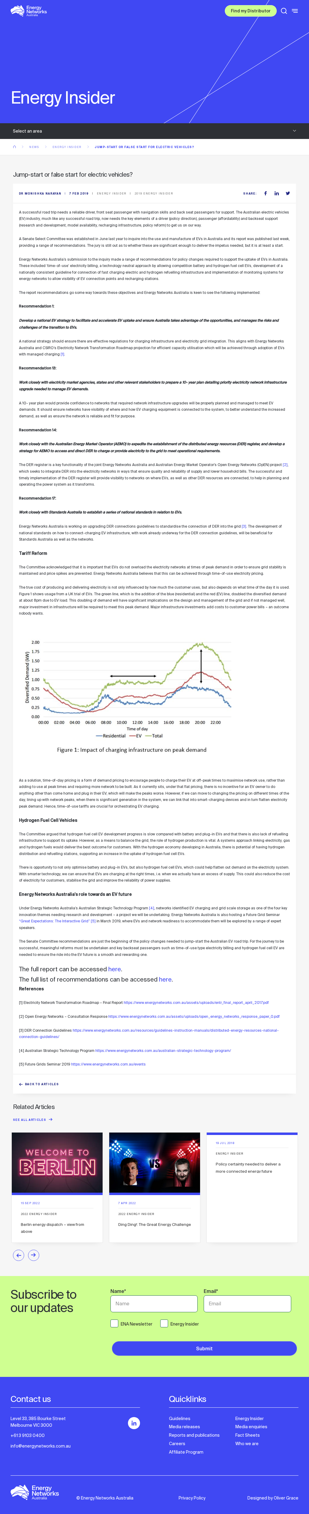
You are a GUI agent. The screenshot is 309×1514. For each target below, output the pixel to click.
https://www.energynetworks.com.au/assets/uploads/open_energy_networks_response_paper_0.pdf (194, 1016)
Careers (177, 1443)
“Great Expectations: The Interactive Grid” (54, 921)
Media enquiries (251, 1426)
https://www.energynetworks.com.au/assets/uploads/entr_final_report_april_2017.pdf (196, 1003)
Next (33, 1255)
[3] (244, 526)
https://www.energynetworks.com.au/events (108, 1064)
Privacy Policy (192, 1498)
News (34, 147)
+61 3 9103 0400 (28, 1435)
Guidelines (179, 1418)
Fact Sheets (247, 1435)
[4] (151, 908)
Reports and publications (194, 1435)
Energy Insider (68, 147)
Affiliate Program (186, 1452)
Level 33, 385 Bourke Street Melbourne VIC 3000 (38, 1422)
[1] (62, 354)
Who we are (247, 1443)
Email (211, 1292)
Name (118, 1292)
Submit (204, 1349)
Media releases (184, 1426)
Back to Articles (42, 1084)
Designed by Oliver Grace (272, 1498)
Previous (18, 1255)
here (114, 969)
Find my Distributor (251, 11)
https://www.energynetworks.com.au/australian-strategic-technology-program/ (163, 1051)
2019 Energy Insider (154, 193)
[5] (93, 921)
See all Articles (29, 1120)
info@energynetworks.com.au (41, 1446)
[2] (285, 465)
